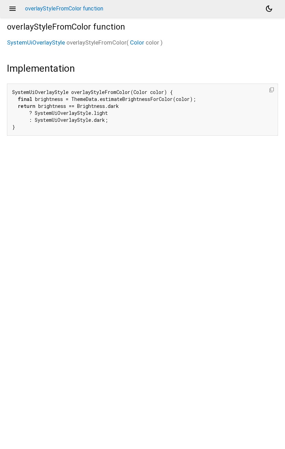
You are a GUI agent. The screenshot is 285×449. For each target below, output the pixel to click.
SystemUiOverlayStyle (36, 42)
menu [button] (12, 9)
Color (137, 42)
